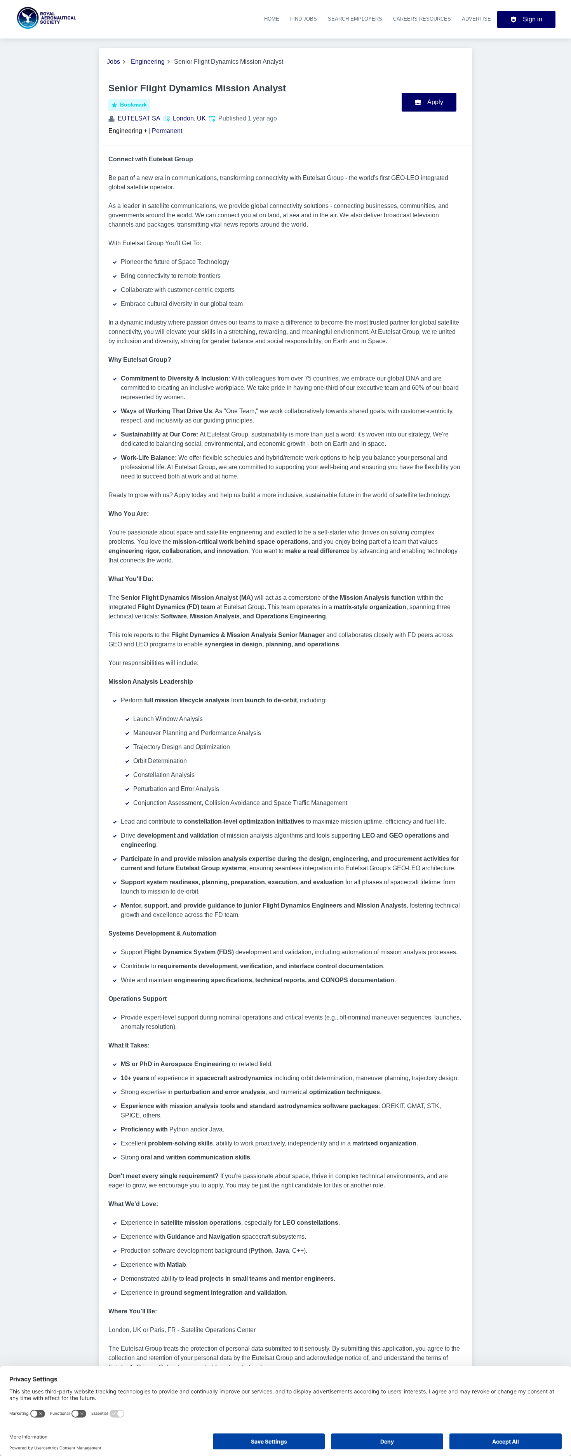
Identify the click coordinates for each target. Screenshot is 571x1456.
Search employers (355, 19)
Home (271, 19)
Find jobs (303, 19)
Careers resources (422, 19)
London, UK (189, 118)
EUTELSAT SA (139, 118)
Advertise (476, 19)
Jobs (113, 61)
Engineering (148, 61)
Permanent (167, 130)
